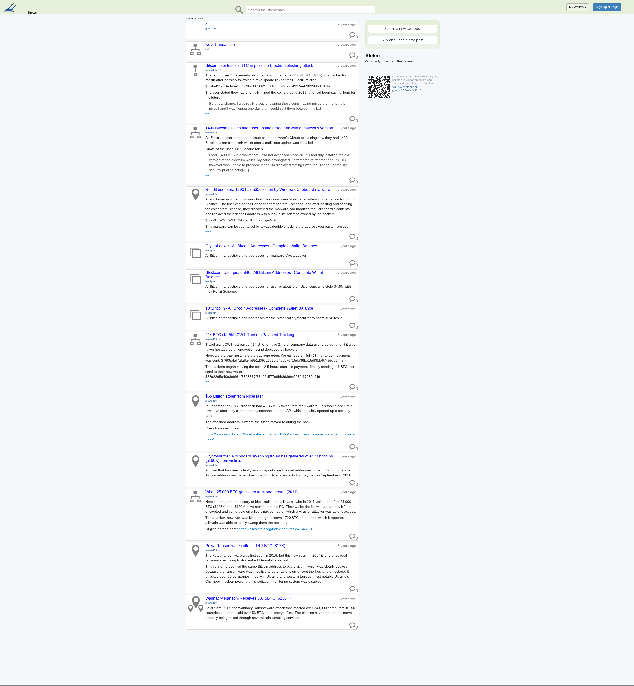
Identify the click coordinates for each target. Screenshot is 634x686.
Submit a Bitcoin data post (402, 40)
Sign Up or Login (607, 7)
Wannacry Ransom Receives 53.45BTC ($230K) (248, 598)
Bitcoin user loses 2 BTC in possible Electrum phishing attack (259, 65)
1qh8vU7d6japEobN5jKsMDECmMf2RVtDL (407, 88)
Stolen (32, 12)
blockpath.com (10, 8)
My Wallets (576, 7)
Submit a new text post (402, 29)
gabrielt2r (210, 28)
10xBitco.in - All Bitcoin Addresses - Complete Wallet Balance (259, 308)
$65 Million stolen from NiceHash (234, 396)
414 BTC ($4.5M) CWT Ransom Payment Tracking (249, 335)
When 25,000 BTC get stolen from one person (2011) (251, 492)
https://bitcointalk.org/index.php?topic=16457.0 (275, 529)
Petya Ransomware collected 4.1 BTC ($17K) (245, 546)
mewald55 (211, 70)
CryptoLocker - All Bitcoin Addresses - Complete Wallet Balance (261, 246)
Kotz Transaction (220, 44)
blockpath (210, 250)
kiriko (208, 49)
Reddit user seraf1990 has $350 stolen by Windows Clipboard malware (267, 189)
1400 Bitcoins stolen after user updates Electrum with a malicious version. (269, 128)
